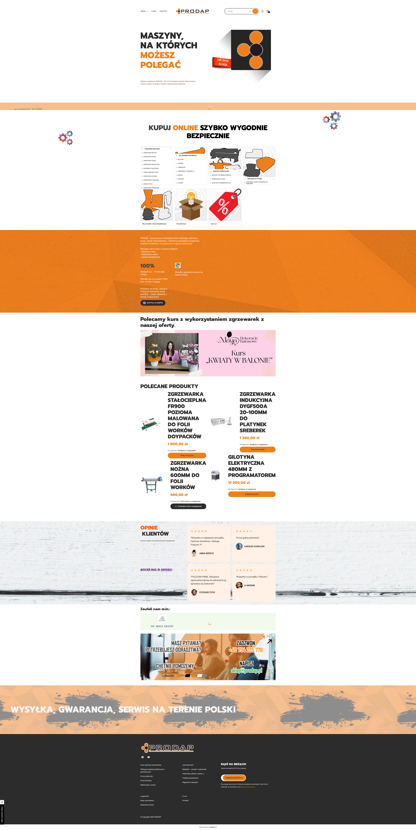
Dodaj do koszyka (187, 455)
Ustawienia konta (147, 805)
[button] (255, 11)
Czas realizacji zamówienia (150, 765)
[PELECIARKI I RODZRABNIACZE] (157, 205)
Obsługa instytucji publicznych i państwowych (152, 770)
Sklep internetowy (207, 827)
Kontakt (185, 800)
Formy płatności (146, 776)
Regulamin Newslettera (248, 787)
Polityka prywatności (190, 778)
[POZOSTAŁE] (191, 205)
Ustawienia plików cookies (192, 774)
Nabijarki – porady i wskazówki (194, 769)
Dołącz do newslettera (234, 778)
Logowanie (144, 796)
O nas (184, 796)
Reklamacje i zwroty (148, 785)
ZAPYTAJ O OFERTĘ (155, 303)
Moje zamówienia (147, 800)
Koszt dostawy (146, 781)
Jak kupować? (187, 765)
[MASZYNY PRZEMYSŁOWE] (225, 163)
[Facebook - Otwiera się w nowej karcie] (142, 757)
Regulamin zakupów (190, 782)
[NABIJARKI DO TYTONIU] (259, 163)
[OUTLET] (225, 205)
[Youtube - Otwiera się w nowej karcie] (148, 757)
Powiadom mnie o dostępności (190, 506)
